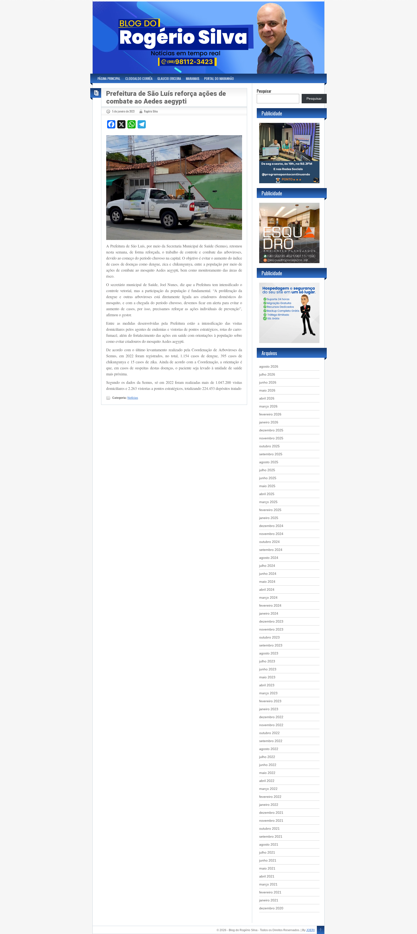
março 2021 (268, 884)
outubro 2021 (269, 828)
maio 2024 (267, 581)
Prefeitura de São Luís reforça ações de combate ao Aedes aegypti (166, 97)
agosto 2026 (268, 366)
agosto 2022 (268, 749)
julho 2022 (267, 757)
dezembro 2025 (271, 430)
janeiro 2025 (268, 518)
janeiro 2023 (268, 709)
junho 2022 (267, 765)
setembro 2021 (270, 836)
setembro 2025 (270, 454)
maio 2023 (267, 677)
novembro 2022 (271, 725)
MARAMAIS (192, 78)
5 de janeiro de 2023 (123, 111)
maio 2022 (267, 773)
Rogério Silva (151, 111)
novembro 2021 (271, 820)
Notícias (132, 398)
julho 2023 (267, 661)
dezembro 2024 (271, 526)
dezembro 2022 (271, 717)
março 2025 (268, 502)
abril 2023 (266, 685)
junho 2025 (267, 478)
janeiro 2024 (268, 613)
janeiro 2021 (268, 900)
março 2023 (268, 693)
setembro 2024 (270, 550)
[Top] (320, 930)
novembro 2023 (271, 629)
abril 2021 (266, 876)
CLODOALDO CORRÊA (139, 78)
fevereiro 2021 (270, 892)
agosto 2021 (268, 844)
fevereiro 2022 (270, 797)
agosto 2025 (268, 462)
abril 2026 (266, 398)
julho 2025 (267, 470)
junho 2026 (267, 382)
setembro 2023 (270, 645)
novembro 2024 (271, 534)
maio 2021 (267, 868)
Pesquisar (264, 91)
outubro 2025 (269, 446)
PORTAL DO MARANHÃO (219, 78)
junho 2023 (267, 669)
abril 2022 (266, 781)
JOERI (310, 930)
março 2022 (268, 789)
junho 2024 (267, 574)
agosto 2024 (268, 558)
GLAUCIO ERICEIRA (169, 78)
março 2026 (268, 406)
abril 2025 (266, 494)
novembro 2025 (271, 438)
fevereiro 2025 (270, 510)
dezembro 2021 (271, 813)
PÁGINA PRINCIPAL (108, 78)
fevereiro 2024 (270, 605)
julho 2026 (267, 374)
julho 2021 (267, 852)
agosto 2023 (268, 653)
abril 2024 (266, 589)
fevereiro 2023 (270, 701)
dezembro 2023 (271, 621)
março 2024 (268, 597)
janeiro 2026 (268, 422)
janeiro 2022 (268, 805)
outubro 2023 (269, 637)
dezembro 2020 (271, 908)
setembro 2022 (270, 741)
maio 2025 (267, 486)
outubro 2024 (269, 542)
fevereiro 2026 (270, 414)
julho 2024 (267, 566)
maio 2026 (267, 390)
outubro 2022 (269, 733)
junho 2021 (267, 860)
